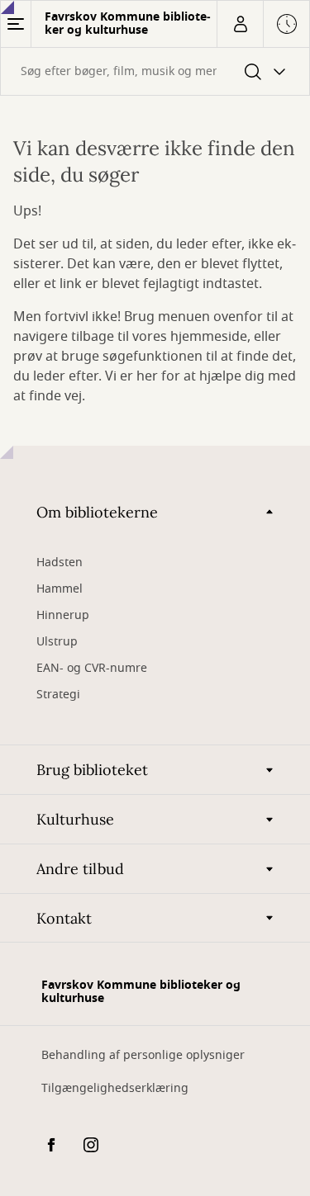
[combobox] (155, 71)
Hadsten (59, 562)
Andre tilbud (80, 868)
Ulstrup (57, 641)
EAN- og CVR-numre (93, 668)
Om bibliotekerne (97, 512)
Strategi (58, 694)
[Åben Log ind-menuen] (240, 24)
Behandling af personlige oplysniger (143, 1055)
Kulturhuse (75, 819)
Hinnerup (64, 615)
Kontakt (64, 918)
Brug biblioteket (92, 769)
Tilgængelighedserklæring (114, 1088)
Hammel (59, 589)
